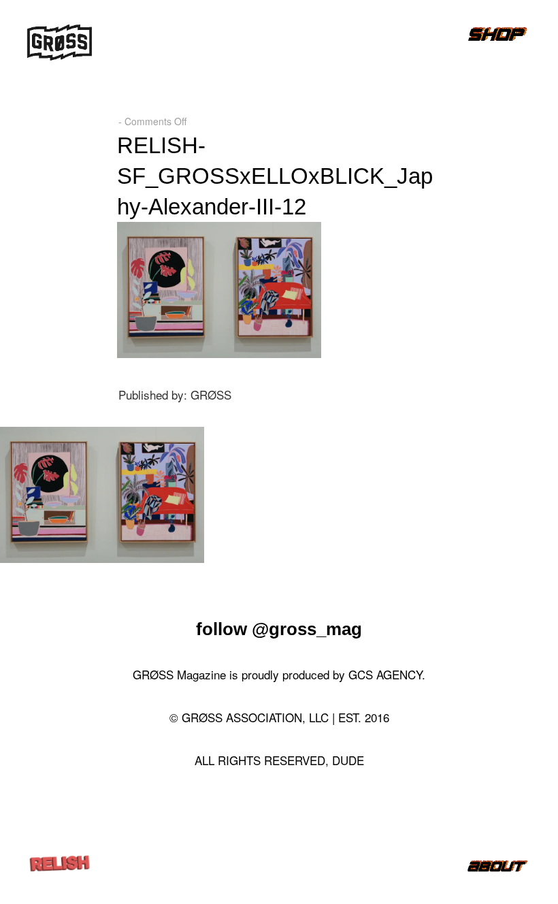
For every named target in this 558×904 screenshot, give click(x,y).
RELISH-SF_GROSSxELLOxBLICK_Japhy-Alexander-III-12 (275, 176)
